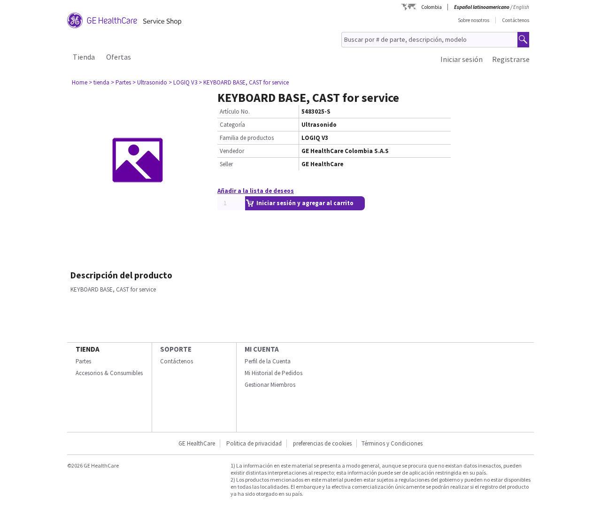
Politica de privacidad (254, 443)
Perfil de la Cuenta (268, 361)
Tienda (84, 56)
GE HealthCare (196, 443)
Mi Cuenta (262, 349)
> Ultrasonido (149, 82)
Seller (226, 164)
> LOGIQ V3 (183, 82)
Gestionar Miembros (270, 385)
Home (79, 82)
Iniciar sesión (461, 59)
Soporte (176, 349)
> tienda (99, 82)
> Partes (121, 82)
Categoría (232, 125)
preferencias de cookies (322, 443)
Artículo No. (235, 111)
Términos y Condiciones (392, 443)
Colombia (431, 7)
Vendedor (232, 151)
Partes (83, 361)
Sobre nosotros (473, 20)
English (521, 7)
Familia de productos (247, 138)
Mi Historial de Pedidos (273, 373)
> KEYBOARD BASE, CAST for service (244, 82)
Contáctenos (515, 20)
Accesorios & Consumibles (109, 373)
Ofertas (118, 56)
